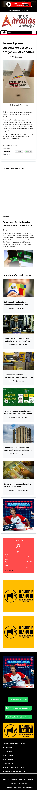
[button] (32, 658)
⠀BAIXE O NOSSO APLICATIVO (14, 767)
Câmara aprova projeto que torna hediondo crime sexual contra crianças (18, 339)
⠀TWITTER (8, 747)
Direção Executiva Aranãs (20, 717)
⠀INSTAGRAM (8, 759)
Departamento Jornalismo (20, 708)
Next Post (6, 217)
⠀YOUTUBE (8, 751)
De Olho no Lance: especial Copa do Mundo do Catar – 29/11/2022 (18, 412)
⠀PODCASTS (8, 755)
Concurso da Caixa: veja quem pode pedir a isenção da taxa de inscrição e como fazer (17, 449)
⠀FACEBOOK (8, 763)
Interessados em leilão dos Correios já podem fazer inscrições (18, 376)
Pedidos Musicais (20, 699)
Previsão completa (9, 570)
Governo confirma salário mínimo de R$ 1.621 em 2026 (17, 485)
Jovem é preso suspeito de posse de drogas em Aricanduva (18, 48)
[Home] (4, 32)
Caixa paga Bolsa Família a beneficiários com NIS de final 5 (17, 303)
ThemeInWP (28, 787)
